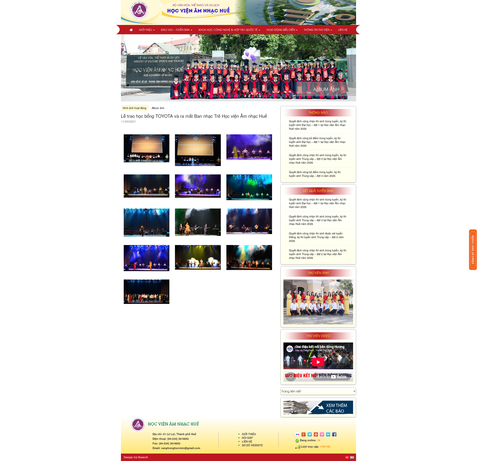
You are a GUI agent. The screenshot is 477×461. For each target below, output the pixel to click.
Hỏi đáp (247, 438)
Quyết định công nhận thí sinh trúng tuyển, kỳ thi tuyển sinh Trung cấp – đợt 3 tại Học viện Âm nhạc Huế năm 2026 (317, 158)
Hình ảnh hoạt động (134, 108)
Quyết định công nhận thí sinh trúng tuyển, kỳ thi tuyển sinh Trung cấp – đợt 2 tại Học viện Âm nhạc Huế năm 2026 (317, 254)
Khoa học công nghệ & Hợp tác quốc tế (228, 29)
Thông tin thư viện (317, 29)
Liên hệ (343, 29)
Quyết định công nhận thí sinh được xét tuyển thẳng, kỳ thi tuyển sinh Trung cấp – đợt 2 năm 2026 (316, 237)
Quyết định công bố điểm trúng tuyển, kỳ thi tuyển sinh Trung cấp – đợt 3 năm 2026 (314, 174)
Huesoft (143, 457)
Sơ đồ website (252, 445)
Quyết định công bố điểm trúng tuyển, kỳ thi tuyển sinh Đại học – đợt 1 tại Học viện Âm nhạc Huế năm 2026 (317, 141)
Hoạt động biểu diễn (281, 29)
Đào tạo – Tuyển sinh (175, 29)
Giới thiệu (146, 29)
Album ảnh (158, 108)
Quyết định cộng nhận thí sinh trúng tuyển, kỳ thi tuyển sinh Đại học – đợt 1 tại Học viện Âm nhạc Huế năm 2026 (317, 124)
